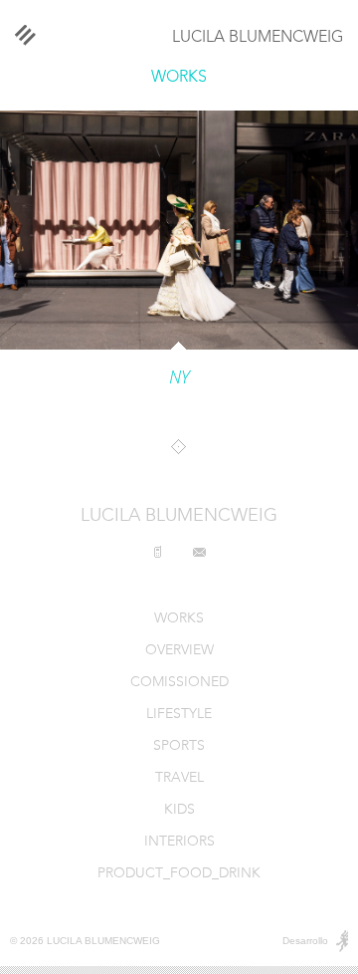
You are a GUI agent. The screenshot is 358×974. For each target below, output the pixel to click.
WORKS (179, 78)
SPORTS (179, 746)
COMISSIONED (179, 682)
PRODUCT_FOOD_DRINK (179, 873)
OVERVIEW (179, 650)
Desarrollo (305, 940)
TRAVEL (179, 778)
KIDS (179, 810)
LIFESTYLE (179, 714)
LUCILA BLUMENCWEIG (257, 38)
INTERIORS (179, 842)
